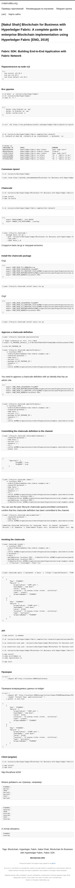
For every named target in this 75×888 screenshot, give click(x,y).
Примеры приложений (12, 8)
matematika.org (9, 3)
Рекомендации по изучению (40, 8)
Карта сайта (15, 14)
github (53, 863)
